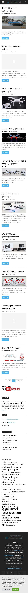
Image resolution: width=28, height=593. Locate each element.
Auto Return (6, 467)
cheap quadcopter (10, 469)
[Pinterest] (11, 573)
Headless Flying (8, 479)
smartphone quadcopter (11, 520)
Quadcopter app (6, 492)
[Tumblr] (24, 573)
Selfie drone (6, 515)
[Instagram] (7, 572)
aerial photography (10, 462)
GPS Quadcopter (10, 477)
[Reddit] (15, 573)
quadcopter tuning (10, 506)
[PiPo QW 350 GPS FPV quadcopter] (14, 102)
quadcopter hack (8, 497)
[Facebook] (3, 573)
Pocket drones (6, 487)
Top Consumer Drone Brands (9, 440)
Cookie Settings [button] (7, 589)
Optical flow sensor (20, 484)
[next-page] (21, 380)
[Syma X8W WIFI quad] (14, 357)
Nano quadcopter (7, 484)
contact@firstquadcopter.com (14, 568)
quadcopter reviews (9, 555)
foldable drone (8, 474)
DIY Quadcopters (6, 442)
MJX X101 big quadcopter (13, 128)
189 (18, 380)
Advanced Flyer (5, 199)
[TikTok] (19, 573)
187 (9, 380)
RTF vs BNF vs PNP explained (10, 447)
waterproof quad (13, 522)
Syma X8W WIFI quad (11, 348)
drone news (17, 550)
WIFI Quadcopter (9, 525)
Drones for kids (8, 472)
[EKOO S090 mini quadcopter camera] (14, 246)
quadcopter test (8, 504)
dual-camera (17, 472)
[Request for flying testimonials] (14, 22)
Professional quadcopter (11, 489)
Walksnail (5, 522)
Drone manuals (6, 445)
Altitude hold (17, 464)
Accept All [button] (15, 589)
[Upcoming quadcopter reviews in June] (14, 321)
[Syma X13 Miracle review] (14, 281)
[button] (2, 2)
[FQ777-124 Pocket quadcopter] (14, 207)
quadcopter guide (8, 494)
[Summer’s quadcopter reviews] (14, 61)
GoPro (18, 475)
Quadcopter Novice (6, 13)
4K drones (6, 460)
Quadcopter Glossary (7, 438)
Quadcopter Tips (6, 449)
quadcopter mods (9, 499)
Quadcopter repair (8, 501)
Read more (5, 38)
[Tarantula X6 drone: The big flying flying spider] (14, 172)
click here (4, 410)
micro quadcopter (9, 482)
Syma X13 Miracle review (13, 271)
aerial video (6, 464)
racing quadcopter (11, 513)
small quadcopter (10, 517)
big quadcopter (16, 467)
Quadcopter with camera (10, 509)
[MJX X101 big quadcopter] (14, 137)
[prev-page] (6, 380)
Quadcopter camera (18, 492)
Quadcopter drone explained (9, 435)
